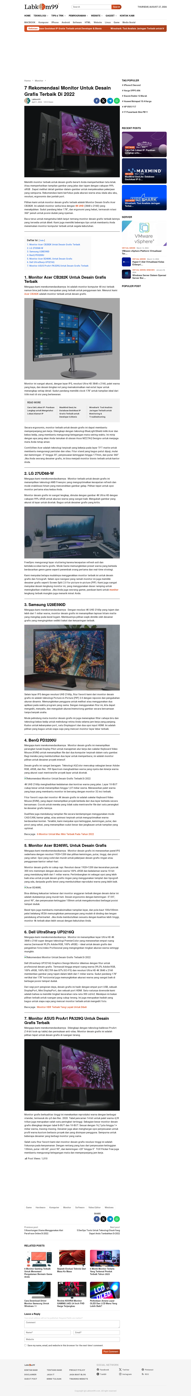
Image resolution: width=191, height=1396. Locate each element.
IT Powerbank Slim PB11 (136, 112)
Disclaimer (30, 1374)
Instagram (127, 1374)
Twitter (125, 1370)
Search (116, 7)
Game (29, 1207)
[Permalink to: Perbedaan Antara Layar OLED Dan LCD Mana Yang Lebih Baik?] (105, 1290)
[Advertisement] (95, 55)
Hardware (40, 1207)
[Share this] (97, 101)
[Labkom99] (42, 7)
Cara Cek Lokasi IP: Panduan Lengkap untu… (140, 151)
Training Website (78, 1379)
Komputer (54, 1207)
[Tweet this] (103, 101)
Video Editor (94, 1207)
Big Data (129, 174)
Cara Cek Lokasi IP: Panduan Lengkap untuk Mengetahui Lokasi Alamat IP (40, 410)
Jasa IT (50, 1374)
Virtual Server (128, 248)
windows (151, 270)
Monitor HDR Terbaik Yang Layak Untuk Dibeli (62, 1007)
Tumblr (103, 1374)
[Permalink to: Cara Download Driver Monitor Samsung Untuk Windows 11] (39, 1290)
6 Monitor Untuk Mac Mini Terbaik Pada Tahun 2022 (65, 834)
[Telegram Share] (110, 101)
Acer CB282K (31, 294)
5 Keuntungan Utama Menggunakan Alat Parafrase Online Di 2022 (43, 1230)
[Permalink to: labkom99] (27, 100)
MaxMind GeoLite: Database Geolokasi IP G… (139, 178)
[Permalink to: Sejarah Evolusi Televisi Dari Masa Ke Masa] (72, 1258)
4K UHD (79, 205)
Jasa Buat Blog (77, 1374)
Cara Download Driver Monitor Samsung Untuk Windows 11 (36, 1303)
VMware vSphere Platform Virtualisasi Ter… (141, 252)
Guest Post (30, 1379)
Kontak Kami (31, 1370)
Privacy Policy (77, 1370)
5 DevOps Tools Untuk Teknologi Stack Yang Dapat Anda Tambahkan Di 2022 (98, 1230)
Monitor (67, 1207)
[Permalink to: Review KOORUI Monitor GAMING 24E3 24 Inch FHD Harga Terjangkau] (72, 1290)
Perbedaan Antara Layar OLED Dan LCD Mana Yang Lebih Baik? (103, 1303)
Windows (109, 1207)
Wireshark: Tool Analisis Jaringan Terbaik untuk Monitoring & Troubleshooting (114, 28)
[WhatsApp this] (117, 101)
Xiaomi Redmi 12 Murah (135, 96)
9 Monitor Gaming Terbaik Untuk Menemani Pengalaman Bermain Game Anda (38, 1272)
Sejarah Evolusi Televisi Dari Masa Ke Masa (71, 1270)
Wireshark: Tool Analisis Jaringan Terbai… (142, 204)
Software (79, 1207)
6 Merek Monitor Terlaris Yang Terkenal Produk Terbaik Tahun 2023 (102, 1271)
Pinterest (149, 1370)
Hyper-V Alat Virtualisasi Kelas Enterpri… (148, 263)
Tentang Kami (54, 1370)
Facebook (104, 1370)
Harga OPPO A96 (132, 91)
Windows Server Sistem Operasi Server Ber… (149, 276)
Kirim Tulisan (54, 1379)
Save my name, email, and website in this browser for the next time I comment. (65, 1345)
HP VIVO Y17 (130, 107)
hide (42, 240)
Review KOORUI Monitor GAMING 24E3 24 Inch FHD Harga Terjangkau (70, 1303)
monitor (113, 589)
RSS (147, 1374)
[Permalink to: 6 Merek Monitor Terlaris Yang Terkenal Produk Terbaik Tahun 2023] (105, 1258)
